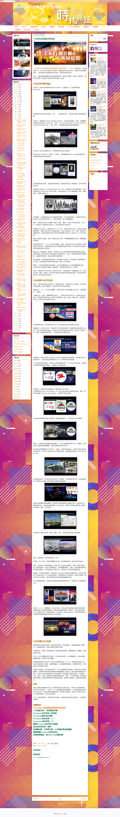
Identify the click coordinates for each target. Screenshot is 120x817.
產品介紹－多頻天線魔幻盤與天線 (101, 79)
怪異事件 (17, 30)
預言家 (15, 386)
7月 (18, 109)
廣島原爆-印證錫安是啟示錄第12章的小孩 (21, 196)
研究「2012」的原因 (19, 341)
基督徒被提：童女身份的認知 (21, 168)
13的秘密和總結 (20, 148)
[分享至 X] (54, 743)
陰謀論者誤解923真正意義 (20, 271)
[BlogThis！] (52, 743)
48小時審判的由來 (18, 349)
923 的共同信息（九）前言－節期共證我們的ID (21, 263)
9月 (18, 104)
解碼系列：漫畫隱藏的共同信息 (21, 140)
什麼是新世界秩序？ (19, 346)
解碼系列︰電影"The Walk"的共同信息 (21, 155)
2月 (18, 313)
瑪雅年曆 (16, 397)
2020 (16, 87)
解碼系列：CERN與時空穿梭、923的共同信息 (20, 201)
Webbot (16, 363)
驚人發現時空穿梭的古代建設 (21, 299)
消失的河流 (19, 171)
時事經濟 (52, 26)
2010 (16, 330)
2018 (16, 91)
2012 (16, 325)
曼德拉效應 (34, 26)
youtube (92, 165)
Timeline (36, 30)
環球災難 (61, 26)
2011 (16, 327)
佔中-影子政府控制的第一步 (101, 125)
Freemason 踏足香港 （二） (44, 721)
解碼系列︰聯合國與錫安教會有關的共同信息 (21, 164)
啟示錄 (43, 26)
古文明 (15, 389)
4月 (18, 115)
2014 (16, 321)
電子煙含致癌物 (20, 212)
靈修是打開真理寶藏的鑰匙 (21, 182)
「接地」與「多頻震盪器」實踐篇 (101, 92)
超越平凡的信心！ (21, 192)
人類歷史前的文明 (21, 307)
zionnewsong (93, 157)
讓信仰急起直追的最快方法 (21, 125)
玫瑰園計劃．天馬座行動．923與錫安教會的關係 (52, 729)
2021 (16, 84)
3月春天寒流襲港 (20, 259)
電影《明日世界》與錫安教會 (21, 209)
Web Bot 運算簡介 (18, 351)
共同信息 (45, 745)
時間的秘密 (16, 338)
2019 (16, 89)
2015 (16, 319)
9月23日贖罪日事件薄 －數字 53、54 (20, 252)
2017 (16, 93)
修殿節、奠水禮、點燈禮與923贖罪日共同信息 (21, 235)
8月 (18, 107)
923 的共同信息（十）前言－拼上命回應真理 (21, 216)
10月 (18, 102)
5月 (18, 113)
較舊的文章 (84, 798)
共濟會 (15, 368)
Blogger (62, 813)
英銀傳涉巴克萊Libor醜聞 (101, 107)
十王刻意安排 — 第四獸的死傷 (45, 710)
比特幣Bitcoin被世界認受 (21, 256)
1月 (18, 316)
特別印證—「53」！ (19, 243)
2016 (16, 96)
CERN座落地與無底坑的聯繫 (20, 205)
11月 (18, 100)
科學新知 (16, 384)
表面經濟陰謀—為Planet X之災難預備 (48, 734)
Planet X (24, 26)
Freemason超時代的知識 (42, 715)
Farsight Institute (94, 163)
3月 (18, 118)
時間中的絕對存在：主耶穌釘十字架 (21, 275)
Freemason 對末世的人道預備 (45, 713)
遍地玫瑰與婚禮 (20, 179)
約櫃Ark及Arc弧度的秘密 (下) (21, 129)
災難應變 (95, 26)
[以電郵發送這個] (51, 743)
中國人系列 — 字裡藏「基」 (101, 59)
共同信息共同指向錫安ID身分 (21, 239)
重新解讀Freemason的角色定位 (45, 732)
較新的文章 (36, 798)
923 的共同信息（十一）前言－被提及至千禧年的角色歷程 (21, 175)
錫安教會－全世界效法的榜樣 (21, 186)
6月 (18, 111)
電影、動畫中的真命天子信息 (21, 267)
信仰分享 (16, 371)
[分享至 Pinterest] (57, 743)
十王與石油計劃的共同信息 (21, 230)
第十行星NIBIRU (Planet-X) (21, 344)
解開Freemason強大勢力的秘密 (45, 724)
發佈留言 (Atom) (62, 803)
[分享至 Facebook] (55, 743)
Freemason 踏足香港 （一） (44, 718)
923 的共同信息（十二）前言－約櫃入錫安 (21, 144)
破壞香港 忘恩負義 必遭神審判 (21, 223)
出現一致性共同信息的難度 (21, 310)
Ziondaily (92, 168)
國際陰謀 (86, 26)
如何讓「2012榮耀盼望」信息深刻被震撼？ (21, 121)
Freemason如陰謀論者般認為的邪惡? (51, 68)
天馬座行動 (39, 745)
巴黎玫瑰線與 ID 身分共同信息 (20, 227)
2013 (16, 323)
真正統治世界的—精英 (42, 726)
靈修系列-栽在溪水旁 (95, 160)
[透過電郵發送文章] (48, 743)
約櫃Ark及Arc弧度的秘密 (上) (21, 133)
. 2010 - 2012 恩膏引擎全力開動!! (37, 6)
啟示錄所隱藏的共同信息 (21, 220)
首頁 (16, 26)
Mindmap (27, 30)
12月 (18, 98)
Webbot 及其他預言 (74, 26)
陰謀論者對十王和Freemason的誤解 (21, 280)
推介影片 (16, 391)
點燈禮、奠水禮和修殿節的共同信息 (21, 247)
